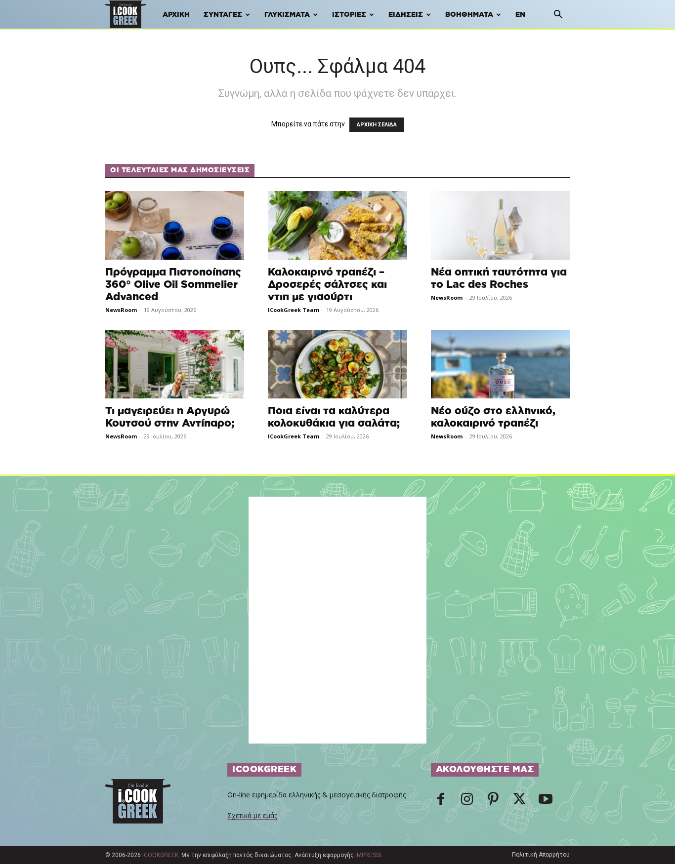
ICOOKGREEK (160, 855)
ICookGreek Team (293, 310)
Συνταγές (223, 14)
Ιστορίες (349, 14)
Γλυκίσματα (287, 14)
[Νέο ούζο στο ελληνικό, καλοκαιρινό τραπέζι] (500, 364)
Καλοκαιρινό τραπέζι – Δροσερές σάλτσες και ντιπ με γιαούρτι (327, 284)
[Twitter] (519, 802)
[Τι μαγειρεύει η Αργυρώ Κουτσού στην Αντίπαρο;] (174, 364)
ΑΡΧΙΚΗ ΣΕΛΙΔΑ (377, 124)
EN (520, 14)
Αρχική (176, 14)
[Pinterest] (493, 802)
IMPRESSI (368, 855)
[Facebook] (441, 802)
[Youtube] (545, 802)
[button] (558, 15)
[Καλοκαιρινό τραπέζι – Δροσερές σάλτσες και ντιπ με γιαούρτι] (337, 225)
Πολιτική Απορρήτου (541, 854)
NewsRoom (121, 310)
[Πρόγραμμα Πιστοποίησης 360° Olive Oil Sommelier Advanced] (174, 225)
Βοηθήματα (469, 14)
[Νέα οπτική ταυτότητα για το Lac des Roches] (500, 225)
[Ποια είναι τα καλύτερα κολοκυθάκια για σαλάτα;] (337, 364)
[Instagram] (467, 802)
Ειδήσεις (405, 14)
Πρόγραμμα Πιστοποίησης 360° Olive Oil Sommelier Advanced (173, 284)
